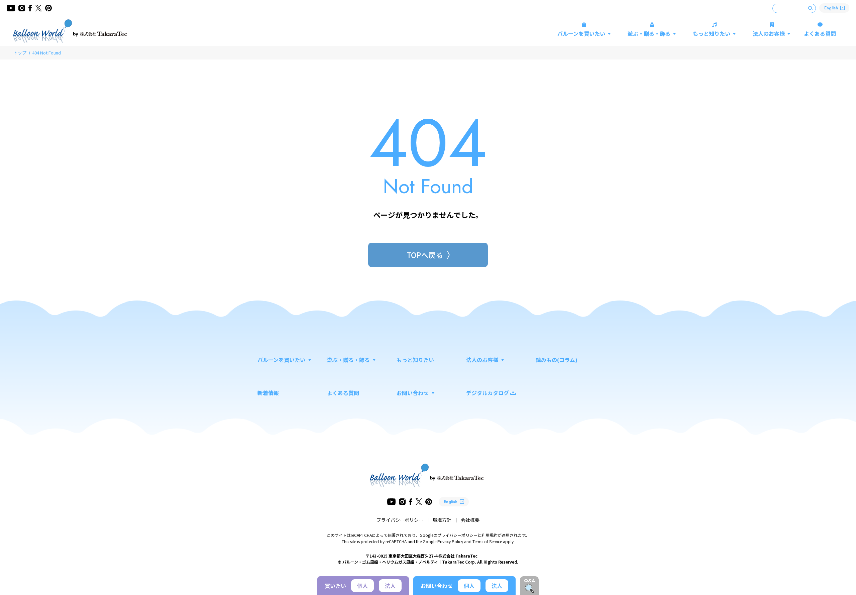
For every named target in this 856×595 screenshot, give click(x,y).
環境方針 (442, 519)
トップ (19, 52)
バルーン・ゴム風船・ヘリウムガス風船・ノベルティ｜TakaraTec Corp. (409, 562)
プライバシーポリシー (400, 519)
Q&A (529, 580)
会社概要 (470, 519)
